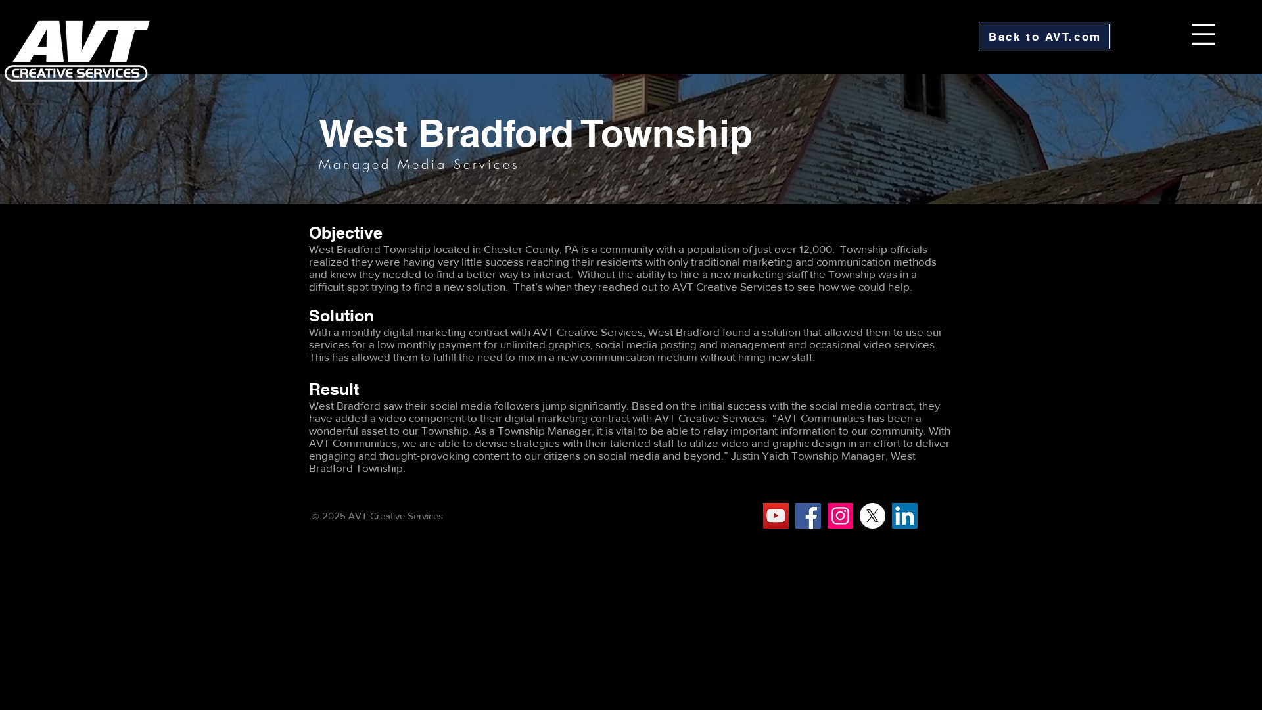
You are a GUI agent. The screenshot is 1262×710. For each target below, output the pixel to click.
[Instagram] (840, 516)
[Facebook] (808, 516)
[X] (872, 516)
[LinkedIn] (905, 516)
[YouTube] (776, 516)
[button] (1203, 34)
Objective (346, 233)
